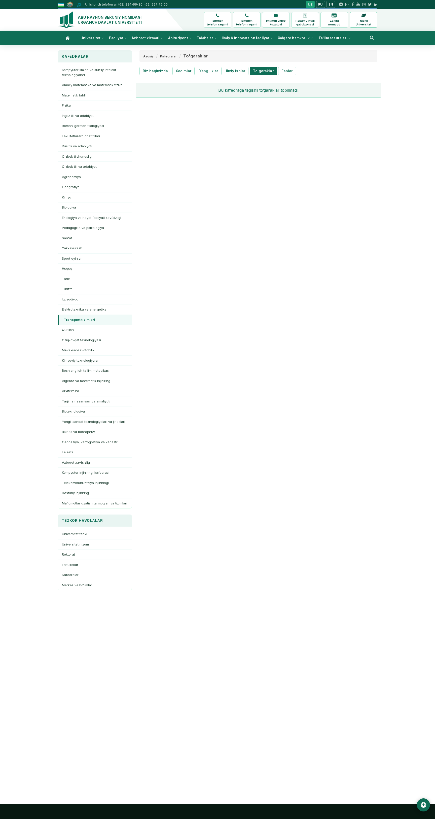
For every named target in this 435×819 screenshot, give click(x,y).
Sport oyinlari (72, 258)
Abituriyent (178, 38)
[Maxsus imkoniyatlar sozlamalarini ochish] (423, 804)
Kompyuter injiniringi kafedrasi (85, 472)
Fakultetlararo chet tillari (81, 136)
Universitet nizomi (76, 544)
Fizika (66, 105)
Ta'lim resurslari (332, 38)
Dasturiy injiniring (75, 493)
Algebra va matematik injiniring (86, 381)
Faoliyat (116, 38)
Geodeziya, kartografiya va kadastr (90, 442)
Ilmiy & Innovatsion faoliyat (245, 38)
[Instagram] (364, 4)
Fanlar (287, 71)
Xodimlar (183, 71)
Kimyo (66, 197)
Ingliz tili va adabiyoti (78, 116)
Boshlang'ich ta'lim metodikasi (86, 370)
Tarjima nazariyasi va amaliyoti (86, 401)
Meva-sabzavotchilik (78, 350)
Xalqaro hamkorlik (294, 38)
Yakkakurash (72, 248)
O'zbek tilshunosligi (77, 156)
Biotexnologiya (73, 411)
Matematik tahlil (74, 95)
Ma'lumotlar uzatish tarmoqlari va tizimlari (94, 503)
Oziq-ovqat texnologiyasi (81, 340)
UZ (310, 4)
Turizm (67, 289)
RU (320, 4)
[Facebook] (353, 4)
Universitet (90, 38)
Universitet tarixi (74, 534)
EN (331, 4)
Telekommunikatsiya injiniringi (85, 483)
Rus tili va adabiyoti (77, 146)
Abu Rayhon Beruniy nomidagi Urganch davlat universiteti (110, 19)
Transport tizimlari (79, 320)
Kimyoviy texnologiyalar (80, 360)
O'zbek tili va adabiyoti (79, 166)
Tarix (66, 279)
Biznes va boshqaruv (78, 432)
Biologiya (69, 207)
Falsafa (68, 452)
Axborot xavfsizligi (76, 462)
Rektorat (68, 554)
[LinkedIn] (375, 4)
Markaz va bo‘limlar (77, 585)
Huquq (67, 268)
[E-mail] (347, 4)
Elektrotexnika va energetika (84, 309)
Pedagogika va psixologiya (83, 228)
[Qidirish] (371, 37)
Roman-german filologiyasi (83, 126)
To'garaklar (263, 71)
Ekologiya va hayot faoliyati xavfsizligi (91, 218)
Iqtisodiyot (70, 299)
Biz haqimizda (155, 71)
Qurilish (68, 330)
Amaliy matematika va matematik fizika (92, 85)
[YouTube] (358, 4)
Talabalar (205, 38)
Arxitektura (70, 391)
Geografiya (71, 187)
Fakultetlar (70, 565)
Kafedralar (70, 575)
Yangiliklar (208, 71)
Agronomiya (71, 177)
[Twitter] (370, 4)
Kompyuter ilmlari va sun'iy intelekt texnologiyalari (89, 72)
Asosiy (148, 56)
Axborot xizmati (145, 38)
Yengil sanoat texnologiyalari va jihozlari (93, 422)
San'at (67, 238)
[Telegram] (341, 4)
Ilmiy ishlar (235, 71)
